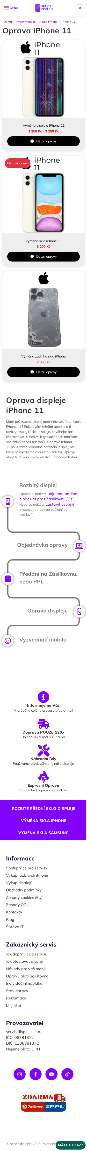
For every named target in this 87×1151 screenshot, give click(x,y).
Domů (8, 21)
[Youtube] (51, 1074)
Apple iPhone (48, 21)
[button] (79, 8)
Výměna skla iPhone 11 (43, 241)
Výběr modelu (25, 21)
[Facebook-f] (35, 1074)
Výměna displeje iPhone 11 (44, 125)
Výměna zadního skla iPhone (43, 356)
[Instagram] (20, 1074)
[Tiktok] (67, 1074)
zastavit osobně (60, 504)
